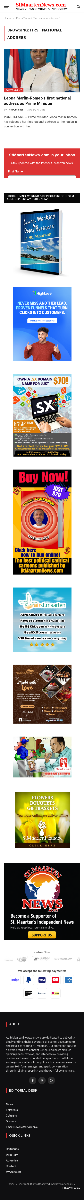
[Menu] (6, 6)
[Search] (78, 6)
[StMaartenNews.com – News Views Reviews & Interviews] (42, 6)
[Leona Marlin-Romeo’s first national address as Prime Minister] (42, 70)
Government (13, 90)
